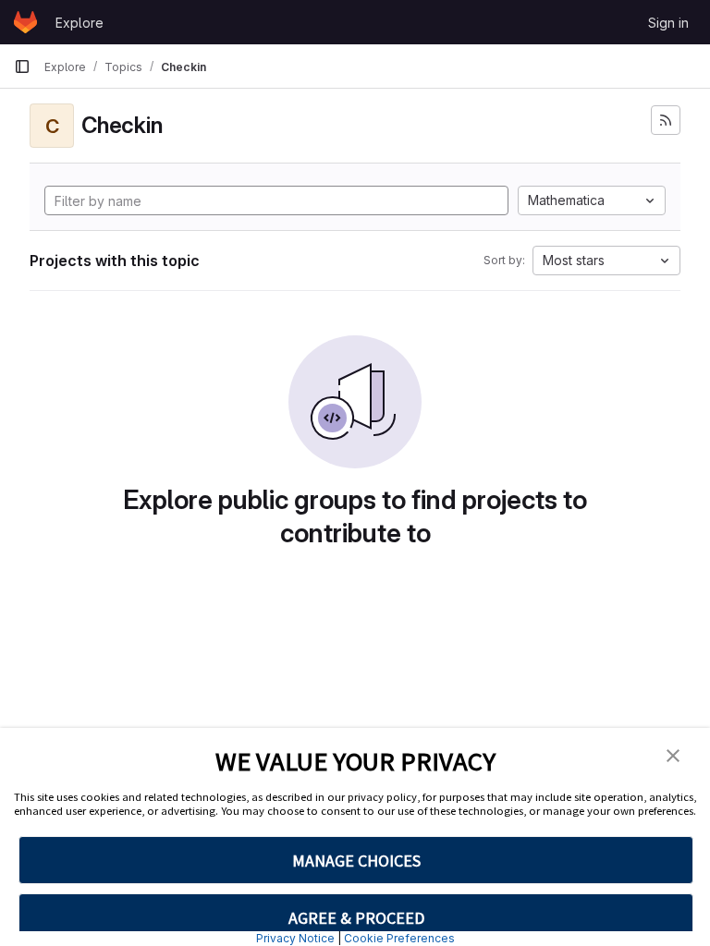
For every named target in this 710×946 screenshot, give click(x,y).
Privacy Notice (295, 938)
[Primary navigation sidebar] (22, 66)
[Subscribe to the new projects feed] (665, 120)
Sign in (668, 22)
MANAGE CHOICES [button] (356, 860)
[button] (673, 754)
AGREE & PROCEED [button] (356, 917)
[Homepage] (25, 22)
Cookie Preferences (399, 938)
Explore (79, 22)
